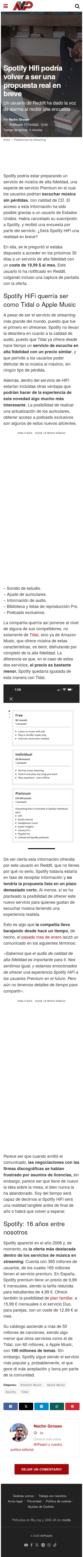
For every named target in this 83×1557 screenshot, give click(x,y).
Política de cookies (58, 1501)
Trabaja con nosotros (52, 1496)
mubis (66, 1519)
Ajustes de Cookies (41, 1506)
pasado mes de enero (41, 937)
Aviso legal (15, 1501)
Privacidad (34, 1501)
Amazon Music (31, 1385)
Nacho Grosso (19, 119)
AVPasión (46, 1535)
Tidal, (35, 634)
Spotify (11, 1392)
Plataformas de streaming (30, 140)
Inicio (6, 140)
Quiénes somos (23, 1496)
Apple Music (56, 1385)
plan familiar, (62, 1298)
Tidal (25, 1392)
